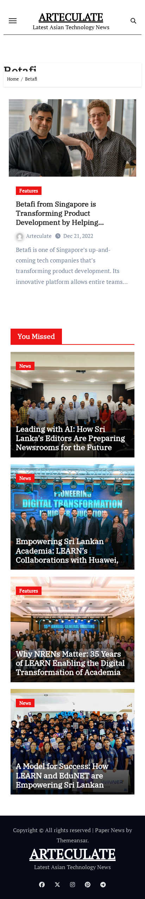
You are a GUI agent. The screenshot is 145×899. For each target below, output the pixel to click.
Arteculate (39, 235)
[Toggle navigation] (13, 20)
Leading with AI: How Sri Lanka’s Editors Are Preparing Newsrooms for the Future (70, 438)
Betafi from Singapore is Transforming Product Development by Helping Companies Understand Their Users (65, 222)
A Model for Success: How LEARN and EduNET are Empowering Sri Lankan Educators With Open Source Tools (68, 784)
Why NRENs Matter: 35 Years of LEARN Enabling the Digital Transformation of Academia (70, 662)
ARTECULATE (71, 17)
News (25, 365)
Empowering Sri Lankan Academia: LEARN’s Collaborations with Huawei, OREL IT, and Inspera (67, 555)
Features (28, 190)
